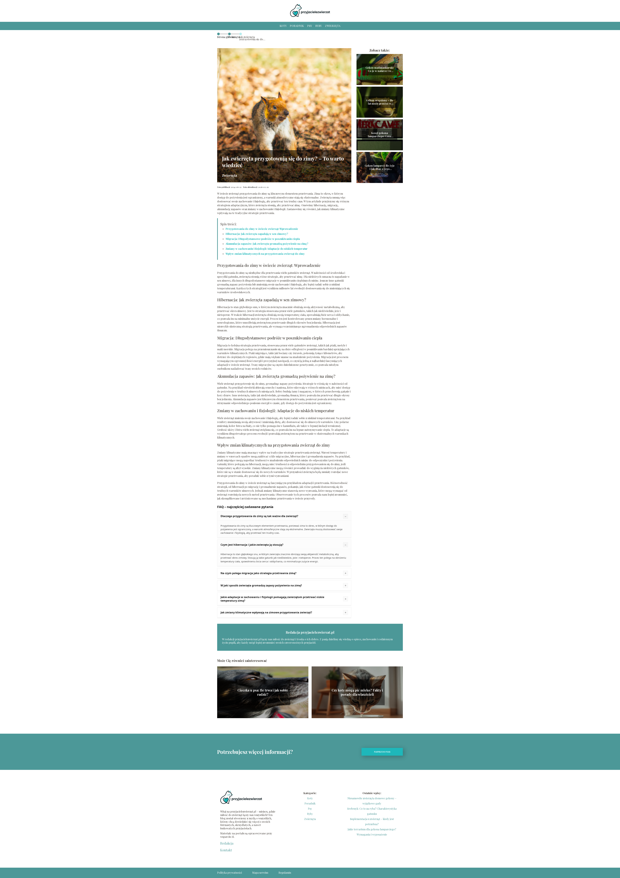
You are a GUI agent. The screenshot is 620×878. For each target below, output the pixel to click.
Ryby (318, 25)
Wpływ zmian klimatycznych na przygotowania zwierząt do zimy (265, 253)
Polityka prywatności (229, 872)
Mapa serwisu (260, 872)
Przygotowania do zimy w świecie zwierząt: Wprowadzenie (262, 228)
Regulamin (285, 872)
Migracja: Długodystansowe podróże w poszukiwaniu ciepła (263, 239)
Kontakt (226, 850)
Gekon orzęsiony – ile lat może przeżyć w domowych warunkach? (379, 102)
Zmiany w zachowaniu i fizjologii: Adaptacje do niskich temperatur (267, 248)
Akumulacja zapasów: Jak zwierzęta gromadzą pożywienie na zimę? (267, 243)
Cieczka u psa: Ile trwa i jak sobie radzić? (263, 692)
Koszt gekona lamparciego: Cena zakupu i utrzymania (379, 134)
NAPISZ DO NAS (382, 751)
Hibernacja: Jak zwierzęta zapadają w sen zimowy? (257, 234)
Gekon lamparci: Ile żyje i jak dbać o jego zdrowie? (380, 167)
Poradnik (297, 25)
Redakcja (226, 843)
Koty (283, 25)
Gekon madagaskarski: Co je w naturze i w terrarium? (380, 69)
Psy (309, 25)
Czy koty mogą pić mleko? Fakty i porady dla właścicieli (357, 692)
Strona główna (226, 37)
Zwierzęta (332, 25)
